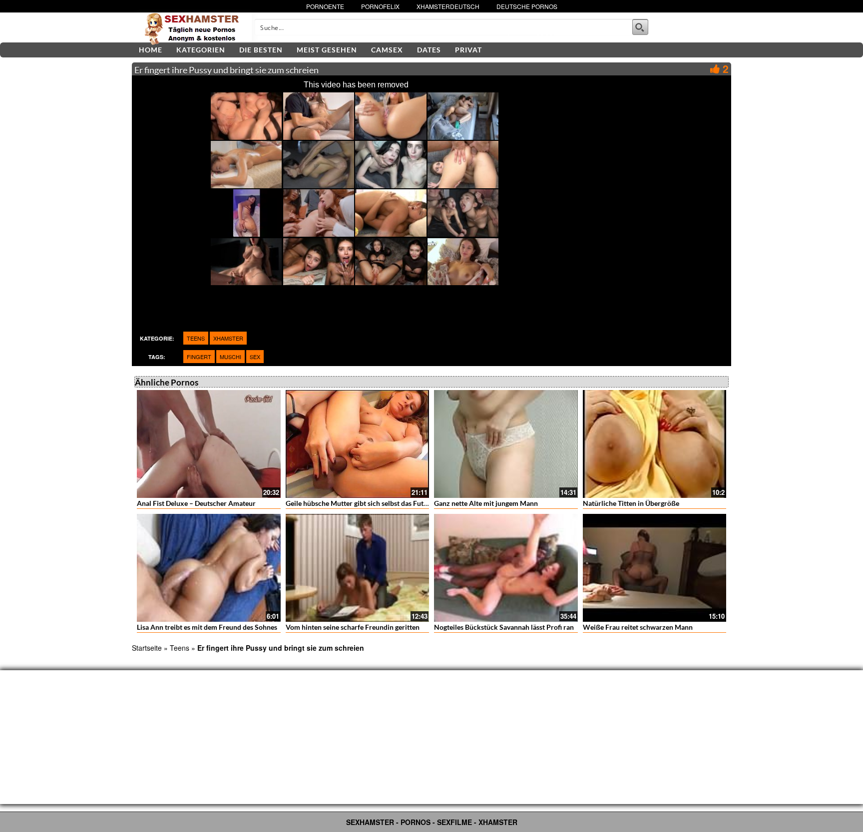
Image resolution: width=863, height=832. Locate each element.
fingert (199, 357)
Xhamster (228, 338)
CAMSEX (387, 49)
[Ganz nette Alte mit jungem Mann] (506, 444)
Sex (255, 357)
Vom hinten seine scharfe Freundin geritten (353, 627)
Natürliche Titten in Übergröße (631, 503)
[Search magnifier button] (640, 27)
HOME (150, 49)
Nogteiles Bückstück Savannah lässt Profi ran (504, 627)
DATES (429, 49)
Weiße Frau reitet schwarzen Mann (638, 627)
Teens (196, 338)
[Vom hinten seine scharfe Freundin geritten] (358, 568)
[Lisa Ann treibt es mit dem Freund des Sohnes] (209, 568)
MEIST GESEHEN (327, 49)
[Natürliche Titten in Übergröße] (655, 444)
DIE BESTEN (261, 49)
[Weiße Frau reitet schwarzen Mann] (655, 568)
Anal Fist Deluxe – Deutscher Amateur (196, 503)
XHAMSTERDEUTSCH (448, 6)
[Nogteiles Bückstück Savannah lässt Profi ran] (506, 568)
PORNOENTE (325, 6)
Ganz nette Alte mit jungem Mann (486, 503)
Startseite (147, 648)
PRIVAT (468, 49)
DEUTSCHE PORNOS (526, 6)
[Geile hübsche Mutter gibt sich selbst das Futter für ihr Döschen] (358, 444)
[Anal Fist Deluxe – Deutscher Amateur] (209, 444)
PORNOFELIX (380, 6)
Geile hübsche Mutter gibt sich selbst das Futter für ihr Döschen (384, 503)
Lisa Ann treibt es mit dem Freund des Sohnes (207, 627)
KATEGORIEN (200, 49)
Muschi (230, 357)
